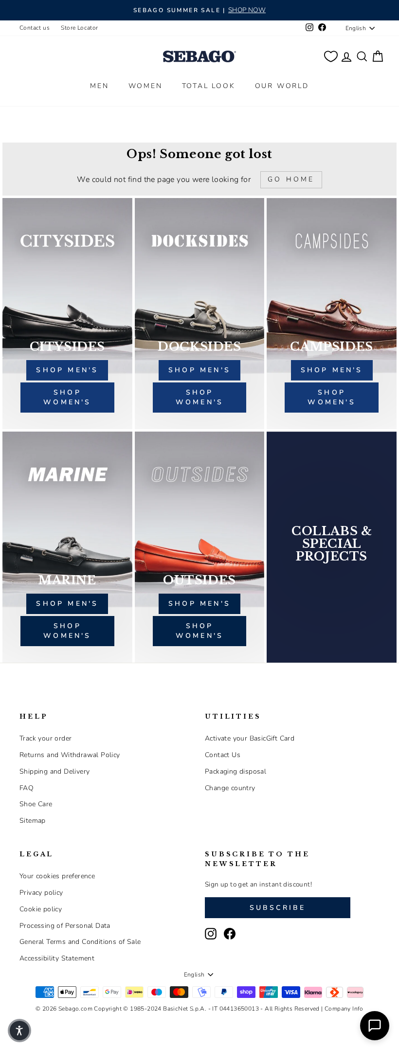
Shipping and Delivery (54, 771)
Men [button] (99, 86)
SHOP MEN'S (67, 603)
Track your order (45, 738)
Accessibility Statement (56, 958)
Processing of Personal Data (64, 925)
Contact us (34, 28)
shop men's (67, 370)
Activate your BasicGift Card (249, 738)
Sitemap (32, 820)
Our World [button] (282, 86)
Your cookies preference (57, 876)
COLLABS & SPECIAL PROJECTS (331, 544)
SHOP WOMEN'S (67, 630)
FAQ (26, 788)
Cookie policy (40, 909)
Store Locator (79, 28)
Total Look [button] (209, 86)
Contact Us (222, 755)
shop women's (67, 397)
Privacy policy (41, 892)
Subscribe (278, 907)
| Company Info (342, 1009)
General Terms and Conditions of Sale (80, 941)
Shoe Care (36, 804)
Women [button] (145, 86)
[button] (19, 1030)
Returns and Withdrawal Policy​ (69, 755)
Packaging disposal (235, 771)
